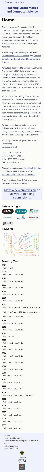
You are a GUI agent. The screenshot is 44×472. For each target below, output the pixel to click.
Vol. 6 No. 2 (19, 395)
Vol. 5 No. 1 (18, 402)
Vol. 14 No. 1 (20, 343)
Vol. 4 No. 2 (7, 408)
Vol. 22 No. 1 (20, 281)
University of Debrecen (27, 52)
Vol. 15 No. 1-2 (9, 336)
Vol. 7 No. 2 (7, 389)
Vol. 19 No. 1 (20, 301)
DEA (24, 180)
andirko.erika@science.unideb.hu (25, 441)
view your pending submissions (22, 195)
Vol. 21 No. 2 (8, 288)
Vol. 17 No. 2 (8, 323)
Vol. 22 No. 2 (8, 281)
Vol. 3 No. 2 (7, 415)
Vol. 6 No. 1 (29, 395)
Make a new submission (20, 190)
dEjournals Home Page (14, 2)
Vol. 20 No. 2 (8, 294)
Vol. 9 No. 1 (18, 376)
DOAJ (34, 168)
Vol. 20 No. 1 (20, 294)
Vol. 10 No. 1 (20, 369)
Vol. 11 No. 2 (8, 362)
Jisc (39, 168)
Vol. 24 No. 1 (8, 268)
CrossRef (27, 168)
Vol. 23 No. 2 (8, 274)
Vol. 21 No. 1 (20, 288)
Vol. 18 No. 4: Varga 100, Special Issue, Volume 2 (22, 307)
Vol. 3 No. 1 (18, 415)
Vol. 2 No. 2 (7, 421)
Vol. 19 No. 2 (8, 301)
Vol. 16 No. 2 (8, 330)
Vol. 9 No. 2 (7, 376)
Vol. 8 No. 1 (18, 382)
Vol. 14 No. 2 (8, 343)
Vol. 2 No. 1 (18, 421)
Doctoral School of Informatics (15, 55)
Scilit (13, 174)
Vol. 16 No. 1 (20, 330)
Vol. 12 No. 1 (20, 356)
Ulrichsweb (30, 174)
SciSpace (20, 174)
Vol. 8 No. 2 (7, 382)
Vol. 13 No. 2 (8, 349)
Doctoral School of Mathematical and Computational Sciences (21, 59)
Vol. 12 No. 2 (8, 356)
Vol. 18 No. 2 (8, 317)
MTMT (30, 171)
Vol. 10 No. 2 (8, 369)
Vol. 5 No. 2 (7, 402)
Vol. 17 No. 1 (20, 323)
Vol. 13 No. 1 (20, 349)
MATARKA (22, 171)
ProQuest (6, 174)
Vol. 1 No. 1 (18, 428)
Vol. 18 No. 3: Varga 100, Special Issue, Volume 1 (22, 312)
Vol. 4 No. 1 (18, 408)
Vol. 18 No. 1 (20, 317)
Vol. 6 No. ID (8, 395)
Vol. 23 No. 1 (20, 274)
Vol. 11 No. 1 (20, 362)
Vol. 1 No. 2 (7, 428)
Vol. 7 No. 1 (18, 389)
